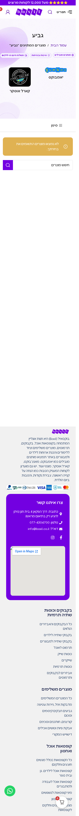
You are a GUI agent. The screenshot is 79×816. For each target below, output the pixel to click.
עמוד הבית (58, 45)
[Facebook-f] (61, 537)
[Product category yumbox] (56, 74)
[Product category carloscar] (20, 81)
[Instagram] (53, 537)
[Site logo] (28, 12)
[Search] (50, 12)
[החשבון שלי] (8, 12)
